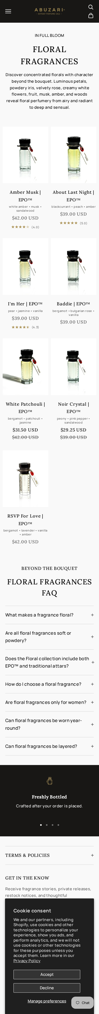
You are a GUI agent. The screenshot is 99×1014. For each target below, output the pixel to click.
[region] (49, 796)
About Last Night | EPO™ (73, 196)
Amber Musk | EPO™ (25, 196)
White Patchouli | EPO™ (25, 408)
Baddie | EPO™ (73, 304)
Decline (47, 988)
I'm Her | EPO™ (25, 304)
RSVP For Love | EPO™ (25, 519)
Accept (47, 974)
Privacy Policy (26, 960)
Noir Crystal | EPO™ (73, 408)
